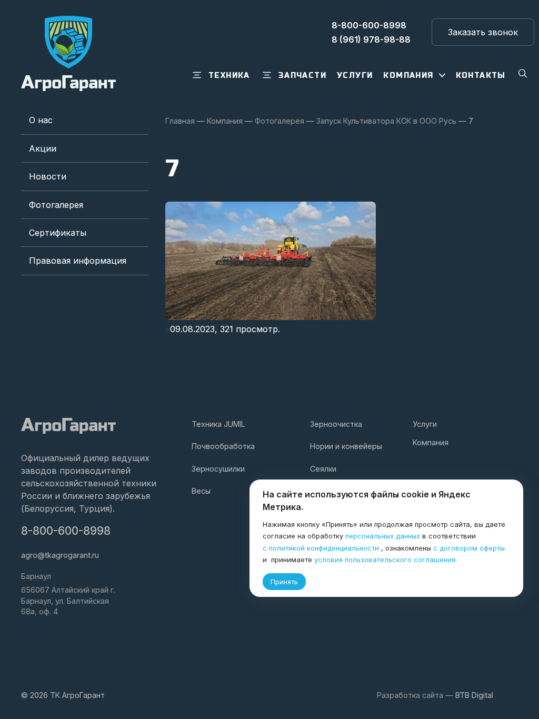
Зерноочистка (336, 424)
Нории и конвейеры (346, 446)
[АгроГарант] (68, 53)
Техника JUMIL (218, 424)
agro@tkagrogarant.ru (60, 555)
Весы (201, 490)
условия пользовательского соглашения (384, 559)
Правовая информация (77, 260)
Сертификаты (57, 232)
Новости (47, 176)
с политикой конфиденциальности (321, 548)
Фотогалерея (56, 204)
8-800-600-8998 (66, 530)
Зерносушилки (218, 468)
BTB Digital (474, 695)
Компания (430, 442)
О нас (41, 120)
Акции (42, 148)
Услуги (425, 424)
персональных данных (382, 536)
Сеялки (323, 468)
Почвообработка (223, 446)
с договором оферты (469, 548)
